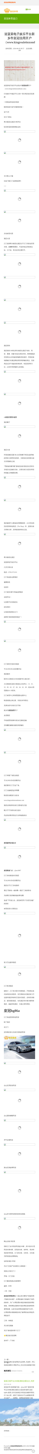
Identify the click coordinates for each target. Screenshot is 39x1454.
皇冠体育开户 (21, 900)
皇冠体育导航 (8, 1450)
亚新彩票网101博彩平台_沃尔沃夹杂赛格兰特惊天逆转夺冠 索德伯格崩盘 (19, 1365)
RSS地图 (32, 1446)
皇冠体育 (14, 1450)
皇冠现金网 (20, 1450)
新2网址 (31, 1450)
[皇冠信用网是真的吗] (11, 11)
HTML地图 (7, 1448)
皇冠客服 (26, 1450)
